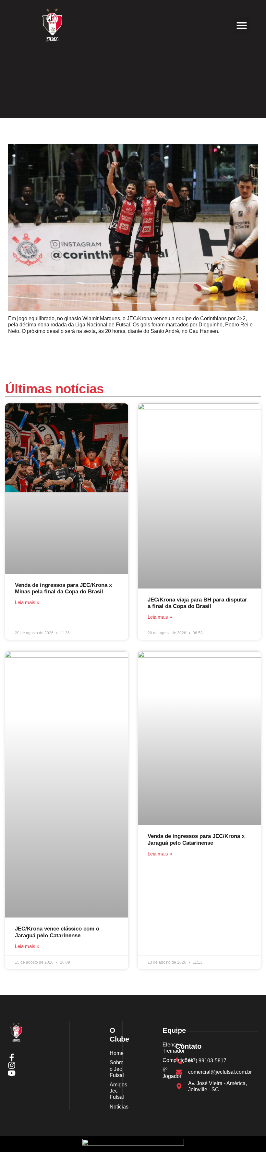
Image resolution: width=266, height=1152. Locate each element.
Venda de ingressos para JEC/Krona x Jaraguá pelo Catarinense (196, 839)
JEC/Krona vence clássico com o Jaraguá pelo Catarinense (57, 932)
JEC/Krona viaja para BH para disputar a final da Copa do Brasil (197, 603)
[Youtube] (12, 1073)
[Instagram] (12, 1065)
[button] (242, 25)
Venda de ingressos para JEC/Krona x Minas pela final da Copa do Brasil (63, 588)
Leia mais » (27, 602)
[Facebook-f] (12, 1057)
